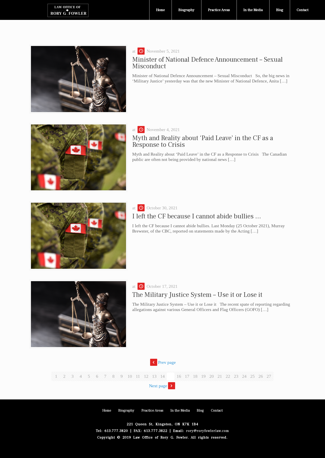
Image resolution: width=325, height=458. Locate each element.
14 (162, 376)
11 (138, 376)
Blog (200, 410)
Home (106, 410)
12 (146, 376)
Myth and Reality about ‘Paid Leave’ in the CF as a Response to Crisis (202, 141)
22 (228, 376)
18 (195, 376)
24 (244, 376)
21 (220, 376)
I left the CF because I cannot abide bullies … (196, 216)
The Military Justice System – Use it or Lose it (197, 294)
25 (252, 376)
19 (203, 376)
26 (260, 376)
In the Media (180, 410)
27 (269, 376)
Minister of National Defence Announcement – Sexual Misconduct (207, 63)
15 (170, 376)
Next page (158, 385)
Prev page (167, 362)
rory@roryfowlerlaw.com (207, 431)
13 (154, 376)
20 (211, 376)
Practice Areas (152, 410)
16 (179, 376)
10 (130, 376)
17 (187, 376)
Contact (217, 410)
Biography (126, 410)
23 (236, 376)
